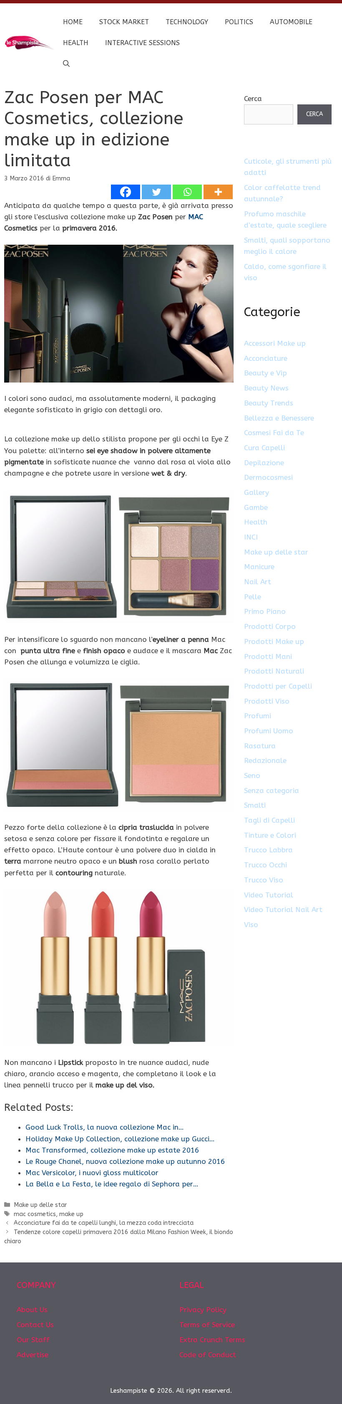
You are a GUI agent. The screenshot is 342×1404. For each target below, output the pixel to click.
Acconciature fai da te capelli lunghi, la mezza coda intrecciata (104, 1223)
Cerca (253, 98)
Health (75, 43)
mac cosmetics (35, 1214)
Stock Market (124, 22)
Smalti (255, 805)
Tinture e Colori (270, 835)
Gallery (256, 492)
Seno (252, 775)
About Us (32, 1309)
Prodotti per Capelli (278, 686)
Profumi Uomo (268, 731)
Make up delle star (40, 1205)
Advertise (32, 1355)
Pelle (252, 597)
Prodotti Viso (266, 701)
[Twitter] (156, 192)
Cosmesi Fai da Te (274, 432)
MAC (195, 217)
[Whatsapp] (187, 192)
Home (73, 22)
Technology (187, 22)
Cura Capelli (264, 448)
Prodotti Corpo (270, 626)
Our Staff (33, 1340)
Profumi (257, 716)
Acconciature (265, 358)
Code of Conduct (207, 1355)
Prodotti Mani (268, 656)
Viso (251, 924)
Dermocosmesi (268, 477)
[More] (218, 192)
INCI (251, 537)
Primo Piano (265, 611)
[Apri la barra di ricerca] (66, 63)
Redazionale (265, 760)
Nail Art (257, 582)
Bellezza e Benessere (279, 418)
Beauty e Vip (265, 373)
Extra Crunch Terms (212, 1340)
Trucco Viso (263, 880)
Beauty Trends (268, 403)
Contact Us (35, 1324)
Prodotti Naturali (274, 671)
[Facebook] (125, 192)
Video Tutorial (268, 895)
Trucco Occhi (265, 865)
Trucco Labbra (268, 850)
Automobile (291, 22)
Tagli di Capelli (269, 820)
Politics (239, 22)
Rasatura (260, 746)
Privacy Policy (202, 1309)
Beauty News (266, 388)
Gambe (256, 507)
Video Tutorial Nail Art (283, 909)
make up (71, 1214)
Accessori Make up (275, 343)
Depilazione (264, 463)
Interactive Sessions (142, 43)
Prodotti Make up (274, 641)
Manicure (259, 567)
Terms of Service (207, 1324)
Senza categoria (271, 790)
